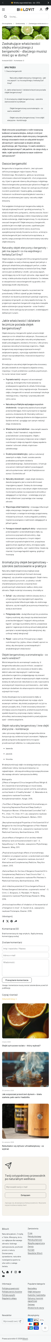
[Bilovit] (25, 9)
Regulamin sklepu (9, 1298)
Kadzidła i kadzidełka (36, 1295)
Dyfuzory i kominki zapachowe (35, 1299)
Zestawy (31, 1304)
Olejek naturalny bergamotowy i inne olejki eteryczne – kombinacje (25, 118)
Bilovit (25, 1338)
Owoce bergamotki (14, 71)
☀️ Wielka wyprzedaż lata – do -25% (25, 3)
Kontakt (31, 1250)
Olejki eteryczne (34, 1291)
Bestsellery (32, 1288)
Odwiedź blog (8, 999)
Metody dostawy (34, 1236)
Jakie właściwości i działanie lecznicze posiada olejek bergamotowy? (25, 91)
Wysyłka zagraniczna (36, 1243)
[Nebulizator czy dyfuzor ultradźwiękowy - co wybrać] (25, 1121)
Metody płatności (35, 1240)
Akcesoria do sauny (36, 1307)
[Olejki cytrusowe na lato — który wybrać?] (25, 1020)
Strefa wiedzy (20, 23)
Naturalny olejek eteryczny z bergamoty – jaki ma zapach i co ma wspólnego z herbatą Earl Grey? (26, 80)
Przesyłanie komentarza (16, 980)
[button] (46, 9)
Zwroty (30, 1246)
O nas (30, 1233)
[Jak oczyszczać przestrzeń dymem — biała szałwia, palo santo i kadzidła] (25, 1069)
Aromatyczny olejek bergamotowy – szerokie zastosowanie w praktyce (24, 100)
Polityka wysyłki (8, 1295)
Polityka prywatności (10, 1288)
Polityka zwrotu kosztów (12, 1291)
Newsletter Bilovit (35, 1253)
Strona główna (7, 23)
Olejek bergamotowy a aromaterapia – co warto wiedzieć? (25, 109)
